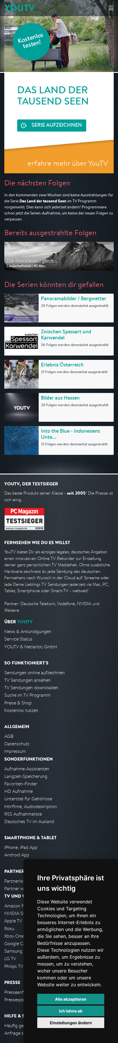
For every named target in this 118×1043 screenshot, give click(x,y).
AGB (8, 736)
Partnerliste (15, 881)
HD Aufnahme (18, 791)
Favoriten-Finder (20, 784)
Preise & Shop (18, 703)
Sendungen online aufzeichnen (34, 673)
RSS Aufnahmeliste (23, 814)
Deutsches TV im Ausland (29, 821)
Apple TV (13, 921)
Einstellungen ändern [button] (71, 1022)
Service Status (18, 639)
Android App (16, 855)
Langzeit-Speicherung (25, 776)
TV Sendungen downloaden (31, 688)
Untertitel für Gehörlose (28, 799)
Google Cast (16, 944)
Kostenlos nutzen (21, 710)
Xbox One (14, 936)
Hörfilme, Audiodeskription (30, 806)
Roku (9, 929)
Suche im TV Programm (27, 695)
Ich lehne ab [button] (70, 1010)
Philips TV (13, 966)
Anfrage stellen (19, 1033)
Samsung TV (16, 951)
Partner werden (19, 889)
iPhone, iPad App (21, 847)
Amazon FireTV (19, 906)
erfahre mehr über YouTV (67, 163)
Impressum (15, 751)
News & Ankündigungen (27, 631)
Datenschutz (17, 744)
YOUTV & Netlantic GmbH (30, 647)
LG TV (10, 958)
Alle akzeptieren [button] (70, 999)
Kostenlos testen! (30, 41)
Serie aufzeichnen (57, 125)
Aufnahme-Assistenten (26, 769)
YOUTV (20, 7)
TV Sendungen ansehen (27, 680)
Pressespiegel (17, 1000)
